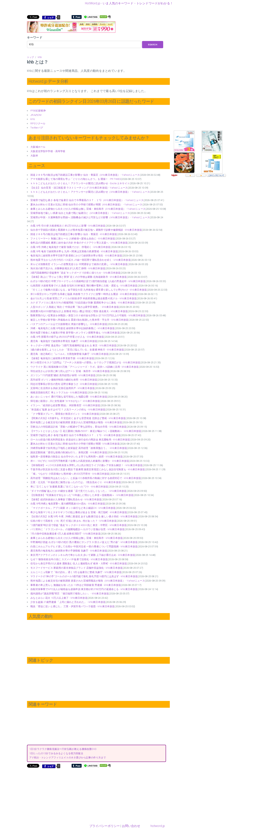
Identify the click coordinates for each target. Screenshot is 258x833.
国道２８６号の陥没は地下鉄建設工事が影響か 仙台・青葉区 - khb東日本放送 (73, 234)
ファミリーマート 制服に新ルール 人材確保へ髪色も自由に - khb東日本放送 (72, 238)
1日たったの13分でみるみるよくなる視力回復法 (56, 753)
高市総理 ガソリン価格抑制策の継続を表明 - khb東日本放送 (63, 379)
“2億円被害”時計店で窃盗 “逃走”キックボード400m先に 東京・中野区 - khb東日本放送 (78, 525)
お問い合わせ (131, 826)
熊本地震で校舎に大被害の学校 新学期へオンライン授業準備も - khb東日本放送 (74, 332)
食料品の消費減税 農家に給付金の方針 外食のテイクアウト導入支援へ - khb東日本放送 (78, 242)
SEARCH (152, 44)
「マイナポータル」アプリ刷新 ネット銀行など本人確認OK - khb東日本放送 (72, 508)
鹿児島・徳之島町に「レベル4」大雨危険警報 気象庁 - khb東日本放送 (69, 354)
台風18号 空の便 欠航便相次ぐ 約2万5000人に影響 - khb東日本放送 (67, 225)
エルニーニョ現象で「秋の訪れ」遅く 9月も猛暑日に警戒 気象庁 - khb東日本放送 (75, 572)
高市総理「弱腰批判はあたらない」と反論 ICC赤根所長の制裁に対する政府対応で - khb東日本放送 (85, 478)
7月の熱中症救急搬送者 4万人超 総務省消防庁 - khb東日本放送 (65, 533)
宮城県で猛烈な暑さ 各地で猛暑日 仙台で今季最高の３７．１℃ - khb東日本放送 (75, 435)
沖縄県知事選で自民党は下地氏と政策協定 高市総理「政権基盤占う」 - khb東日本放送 (78, 448)
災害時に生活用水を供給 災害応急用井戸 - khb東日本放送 (62, 388)
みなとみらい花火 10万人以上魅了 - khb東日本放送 (58, 597)
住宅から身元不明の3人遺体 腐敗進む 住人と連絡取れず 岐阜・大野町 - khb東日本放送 (78, 563)
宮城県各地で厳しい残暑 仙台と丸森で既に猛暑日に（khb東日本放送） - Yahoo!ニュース (80, 213)
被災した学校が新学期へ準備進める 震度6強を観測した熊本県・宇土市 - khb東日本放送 (79, 319)
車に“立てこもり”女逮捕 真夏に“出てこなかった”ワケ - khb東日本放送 (69, 486)
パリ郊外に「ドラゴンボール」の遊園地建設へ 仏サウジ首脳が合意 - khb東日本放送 (77, 529)
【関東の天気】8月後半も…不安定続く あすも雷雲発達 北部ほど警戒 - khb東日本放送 (78, 418)
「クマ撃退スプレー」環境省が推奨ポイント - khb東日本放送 (64, 413)
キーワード (34, 37)
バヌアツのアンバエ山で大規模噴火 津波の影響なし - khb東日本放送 (68, 324)
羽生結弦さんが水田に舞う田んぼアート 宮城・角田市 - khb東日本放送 (70, 371)
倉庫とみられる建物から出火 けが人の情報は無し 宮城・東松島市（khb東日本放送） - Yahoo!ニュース (87, 208)
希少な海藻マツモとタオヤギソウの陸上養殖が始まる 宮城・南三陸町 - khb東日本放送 (78, 512)
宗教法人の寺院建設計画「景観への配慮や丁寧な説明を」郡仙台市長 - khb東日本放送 (78, 426)
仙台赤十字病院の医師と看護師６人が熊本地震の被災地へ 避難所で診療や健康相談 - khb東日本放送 (86, 229)
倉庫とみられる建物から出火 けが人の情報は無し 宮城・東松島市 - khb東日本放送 (76, 538)
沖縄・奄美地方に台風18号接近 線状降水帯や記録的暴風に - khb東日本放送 (72, 328)
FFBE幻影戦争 (38, 110)
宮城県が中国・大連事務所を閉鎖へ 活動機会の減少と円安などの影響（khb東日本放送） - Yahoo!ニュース (90, 217)
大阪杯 (34, 155)
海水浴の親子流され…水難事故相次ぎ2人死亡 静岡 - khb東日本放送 (67, 268)
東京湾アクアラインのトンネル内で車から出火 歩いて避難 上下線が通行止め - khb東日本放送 (82, 555)
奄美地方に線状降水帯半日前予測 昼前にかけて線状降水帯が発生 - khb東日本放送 (76, 255)
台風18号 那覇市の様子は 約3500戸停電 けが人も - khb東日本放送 (67, 336)
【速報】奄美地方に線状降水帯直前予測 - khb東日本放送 (62, 358)
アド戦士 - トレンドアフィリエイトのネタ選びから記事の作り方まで (67, 757)
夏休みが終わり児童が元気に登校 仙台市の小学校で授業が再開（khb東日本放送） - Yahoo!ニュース (86, 204)
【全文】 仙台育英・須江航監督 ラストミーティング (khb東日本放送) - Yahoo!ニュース (79, 187)
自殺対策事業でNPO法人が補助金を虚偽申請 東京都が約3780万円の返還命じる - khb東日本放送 (83, 589)
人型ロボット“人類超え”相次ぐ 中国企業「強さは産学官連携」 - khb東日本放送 (74, 307)
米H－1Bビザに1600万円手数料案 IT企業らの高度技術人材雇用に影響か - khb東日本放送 (79, 460)
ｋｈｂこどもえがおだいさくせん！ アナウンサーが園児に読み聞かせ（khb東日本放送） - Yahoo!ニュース (90, 191)
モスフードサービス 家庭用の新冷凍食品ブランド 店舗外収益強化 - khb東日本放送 (76, 567)
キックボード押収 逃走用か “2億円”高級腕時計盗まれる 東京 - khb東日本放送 (73, 345)
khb (40, 57)
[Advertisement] (58, 795)
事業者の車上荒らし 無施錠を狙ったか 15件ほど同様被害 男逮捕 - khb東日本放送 (75, 585)
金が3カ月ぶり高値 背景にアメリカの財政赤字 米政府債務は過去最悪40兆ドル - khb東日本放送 (83, 298)
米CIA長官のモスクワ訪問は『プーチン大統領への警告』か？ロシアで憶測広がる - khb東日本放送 (85, 362)
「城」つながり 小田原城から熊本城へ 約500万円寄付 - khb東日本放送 (69, 473)
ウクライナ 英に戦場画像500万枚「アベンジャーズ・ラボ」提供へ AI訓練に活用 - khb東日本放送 (84, 366)
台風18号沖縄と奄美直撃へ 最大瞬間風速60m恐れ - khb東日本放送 (67, 503)
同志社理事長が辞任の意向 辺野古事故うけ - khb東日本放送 (63, 384)
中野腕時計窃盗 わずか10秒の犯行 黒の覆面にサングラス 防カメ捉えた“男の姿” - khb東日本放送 (83, 542)
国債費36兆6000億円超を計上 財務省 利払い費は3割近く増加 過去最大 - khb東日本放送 (79, 311)
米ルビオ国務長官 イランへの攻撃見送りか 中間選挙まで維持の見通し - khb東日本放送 (78, 264)
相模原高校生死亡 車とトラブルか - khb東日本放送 (58, 392)
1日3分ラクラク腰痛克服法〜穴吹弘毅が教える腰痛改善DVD (63, 749)
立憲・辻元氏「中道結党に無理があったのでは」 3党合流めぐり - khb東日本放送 (75, 482)
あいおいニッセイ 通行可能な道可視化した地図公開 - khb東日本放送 (68, 396)
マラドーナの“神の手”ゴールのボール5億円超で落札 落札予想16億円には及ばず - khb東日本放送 (84, 576)
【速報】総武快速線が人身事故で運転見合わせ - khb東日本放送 (65, 499)
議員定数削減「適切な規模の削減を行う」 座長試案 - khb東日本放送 (68, 452)
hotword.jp (158, 826)
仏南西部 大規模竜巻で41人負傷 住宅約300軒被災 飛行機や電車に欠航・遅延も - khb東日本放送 (83, 285)
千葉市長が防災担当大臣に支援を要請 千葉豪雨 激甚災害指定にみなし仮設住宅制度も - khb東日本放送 (87, 469)
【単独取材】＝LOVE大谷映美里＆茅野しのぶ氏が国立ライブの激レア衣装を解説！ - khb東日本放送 (86, 465)
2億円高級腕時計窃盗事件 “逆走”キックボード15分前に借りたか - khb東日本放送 (75, 272)
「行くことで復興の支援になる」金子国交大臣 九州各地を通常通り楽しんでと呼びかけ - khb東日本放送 (88, 289)
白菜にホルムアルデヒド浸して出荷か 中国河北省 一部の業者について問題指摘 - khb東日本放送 (83, 546)
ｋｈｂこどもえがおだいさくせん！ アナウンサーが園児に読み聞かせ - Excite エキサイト (80, 183)
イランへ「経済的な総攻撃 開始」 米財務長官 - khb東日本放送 (65, 405)
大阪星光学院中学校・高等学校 (47, 151)
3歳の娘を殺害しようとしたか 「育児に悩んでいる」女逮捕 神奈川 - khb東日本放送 (77, 349)
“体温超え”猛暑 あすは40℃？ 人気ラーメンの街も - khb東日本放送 (67, 409)
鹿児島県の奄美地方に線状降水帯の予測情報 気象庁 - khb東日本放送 (68, 550)
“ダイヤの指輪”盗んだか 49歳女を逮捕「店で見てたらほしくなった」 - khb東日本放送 (78, 491)
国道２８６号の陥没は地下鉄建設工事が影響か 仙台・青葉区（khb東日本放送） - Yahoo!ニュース (85, 174)
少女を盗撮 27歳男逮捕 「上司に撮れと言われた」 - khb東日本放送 (67, 602)
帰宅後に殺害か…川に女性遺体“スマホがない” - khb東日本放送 (65, 401)
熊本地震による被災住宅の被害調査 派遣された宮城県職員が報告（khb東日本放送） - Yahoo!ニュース (87, 580)
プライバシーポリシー (104, 826)
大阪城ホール (37, 146)
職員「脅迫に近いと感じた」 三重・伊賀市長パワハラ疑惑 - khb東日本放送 (72, 606)
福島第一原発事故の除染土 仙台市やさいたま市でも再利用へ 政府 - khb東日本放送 (76, 456)
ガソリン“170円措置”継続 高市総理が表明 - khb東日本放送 (62, 375)
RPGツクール (37, 123)
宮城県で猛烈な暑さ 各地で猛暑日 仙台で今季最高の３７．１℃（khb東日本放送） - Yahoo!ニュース (86, 200)
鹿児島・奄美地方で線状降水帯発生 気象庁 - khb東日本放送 (63, 341)
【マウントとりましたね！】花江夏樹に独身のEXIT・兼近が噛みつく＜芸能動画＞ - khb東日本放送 (85, 431)
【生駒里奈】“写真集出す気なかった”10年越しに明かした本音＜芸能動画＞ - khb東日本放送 (81, 495)
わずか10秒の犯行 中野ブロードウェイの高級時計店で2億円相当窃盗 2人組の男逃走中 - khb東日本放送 (87, 281)
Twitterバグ (36, 127)
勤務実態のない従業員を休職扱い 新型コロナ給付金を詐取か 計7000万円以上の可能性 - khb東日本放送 (87, 315)
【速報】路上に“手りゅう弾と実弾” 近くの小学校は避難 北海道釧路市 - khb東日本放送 (78, 276)
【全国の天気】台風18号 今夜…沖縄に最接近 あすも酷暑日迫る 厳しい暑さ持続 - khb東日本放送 (83, 516)
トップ (30, 57)
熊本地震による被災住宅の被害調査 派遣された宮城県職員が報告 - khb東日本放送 (76, 422)
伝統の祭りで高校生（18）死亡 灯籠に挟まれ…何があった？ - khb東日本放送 (73, 520)
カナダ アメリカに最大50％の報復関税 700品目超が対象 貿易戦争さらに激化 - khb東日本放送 (82, 302)
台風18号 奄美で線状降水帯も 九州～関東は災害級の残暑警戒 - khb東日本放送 (74, 251)
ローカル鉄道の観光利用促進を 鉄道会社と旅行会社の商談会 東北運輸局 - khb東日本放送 (80, 439)
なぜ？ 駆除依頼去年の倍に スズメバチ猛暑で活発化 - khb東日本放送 (69, 559)
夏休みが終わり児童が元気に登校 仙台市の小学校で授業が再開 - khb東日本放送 (74, 443)
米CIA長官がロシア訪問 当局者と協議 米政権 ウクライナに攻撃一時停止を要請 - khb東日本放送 (83, 294)
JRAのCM (35, 115)
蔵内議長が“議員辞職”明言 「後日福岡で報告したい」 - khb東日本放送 (69, 593)
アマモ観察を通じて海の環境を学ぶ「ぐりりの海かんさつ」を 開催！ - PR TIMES (75, 179)
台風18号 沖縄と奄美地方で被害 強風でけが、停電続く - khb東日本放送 (70, 247)
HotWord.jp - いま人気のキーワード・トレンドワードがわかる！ (129, 3)
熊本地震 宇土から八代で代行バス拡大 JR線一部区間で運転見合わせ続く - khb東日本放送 (80, 259)
